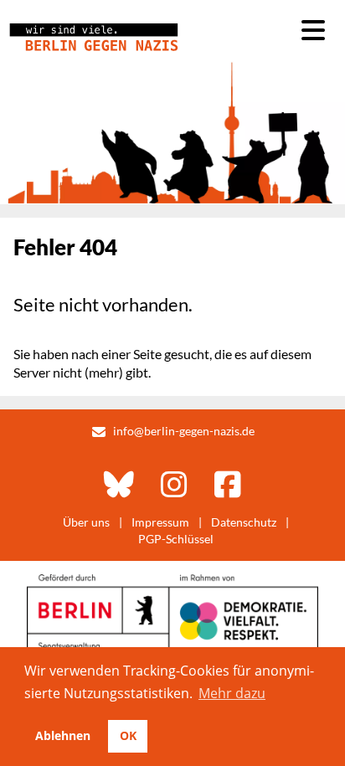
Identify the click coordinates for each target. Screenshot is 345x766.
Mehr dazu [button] (231, 693)
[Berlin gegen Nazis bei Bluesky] (119, 483)
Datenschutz (243, 522)
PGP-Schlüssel (176, 539)
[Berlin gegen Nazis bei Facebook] (227, 483)
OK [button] (128, 735)
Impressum (160, 522)
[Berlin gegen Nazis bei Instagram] (174, 483)
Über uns (86, 522)
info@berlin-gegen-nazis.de (184, 431)
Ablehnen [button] (62, 735)
